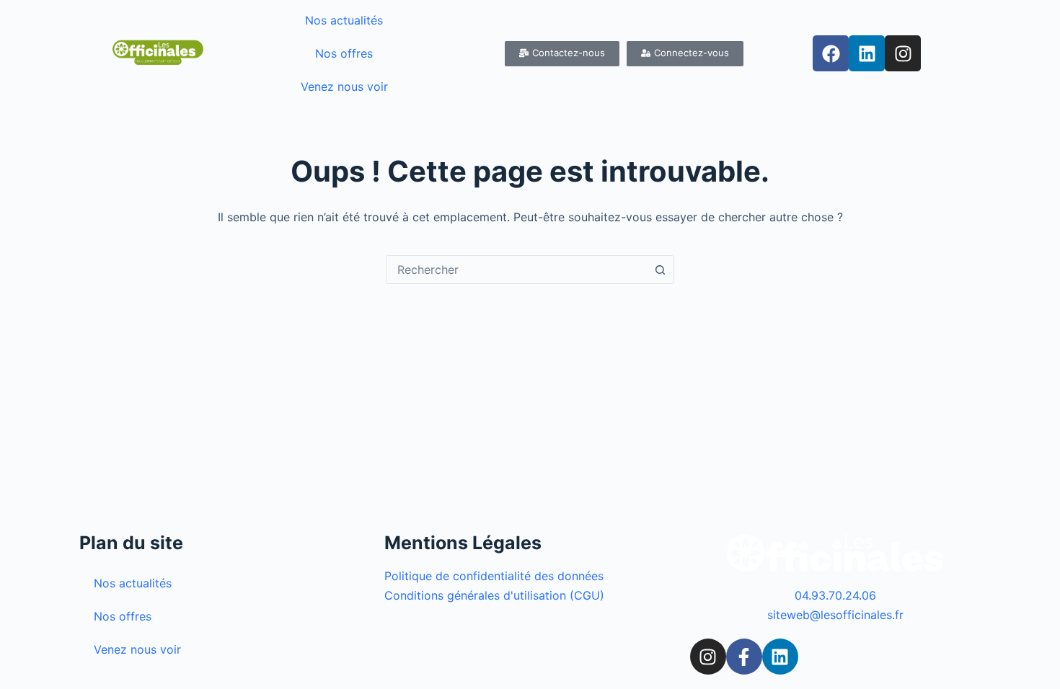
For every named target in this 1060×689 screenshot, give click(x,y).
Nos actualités (344, 20)
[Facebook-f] (744, 657)
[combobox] (516, 269)
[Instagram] (903, 53)
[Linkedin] (867, 53)
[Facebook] (831, 53)
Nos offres (344, 53)
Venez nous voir (344, 86)
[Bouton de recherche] (659, 269)
